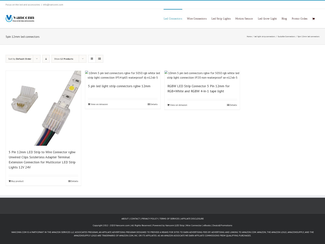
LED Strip (179, 225)
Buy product (17, 181)
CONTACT (135, 218)
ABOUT (125, 218)
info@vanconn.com (53, 4)
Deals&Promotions (222, 225)
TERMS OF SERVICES (169, 218)
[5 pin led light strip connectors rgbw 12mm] (122, 75)
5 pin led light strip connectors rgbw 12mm (119, 86)
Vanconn (169, 225)
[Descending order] (46, 59)
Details (74, 181)
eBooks (207, 225)
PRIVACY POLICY (150, 218)
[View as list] (99, 58)
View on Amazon (99, 104)
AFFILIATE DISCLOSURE (192, 218)
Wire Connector (194, 225)
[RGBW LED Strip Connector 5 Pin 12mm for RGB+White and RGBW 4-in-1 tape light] (202, 75)
